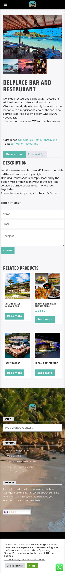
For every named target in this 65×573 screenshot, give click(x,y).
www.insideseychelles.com (20, 450)
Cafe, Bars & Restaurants (33, 140)
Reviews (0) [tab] (36, 154)
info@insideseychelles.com (20, 461)
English (12, 512)
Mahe (53, 140)
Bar (12, 144)
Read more (14, 316)
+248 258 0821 (13, 455)
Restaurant (31, 144)
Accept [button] (32, 565)
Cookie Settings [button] (15, 565)
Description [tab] (14, 154)
